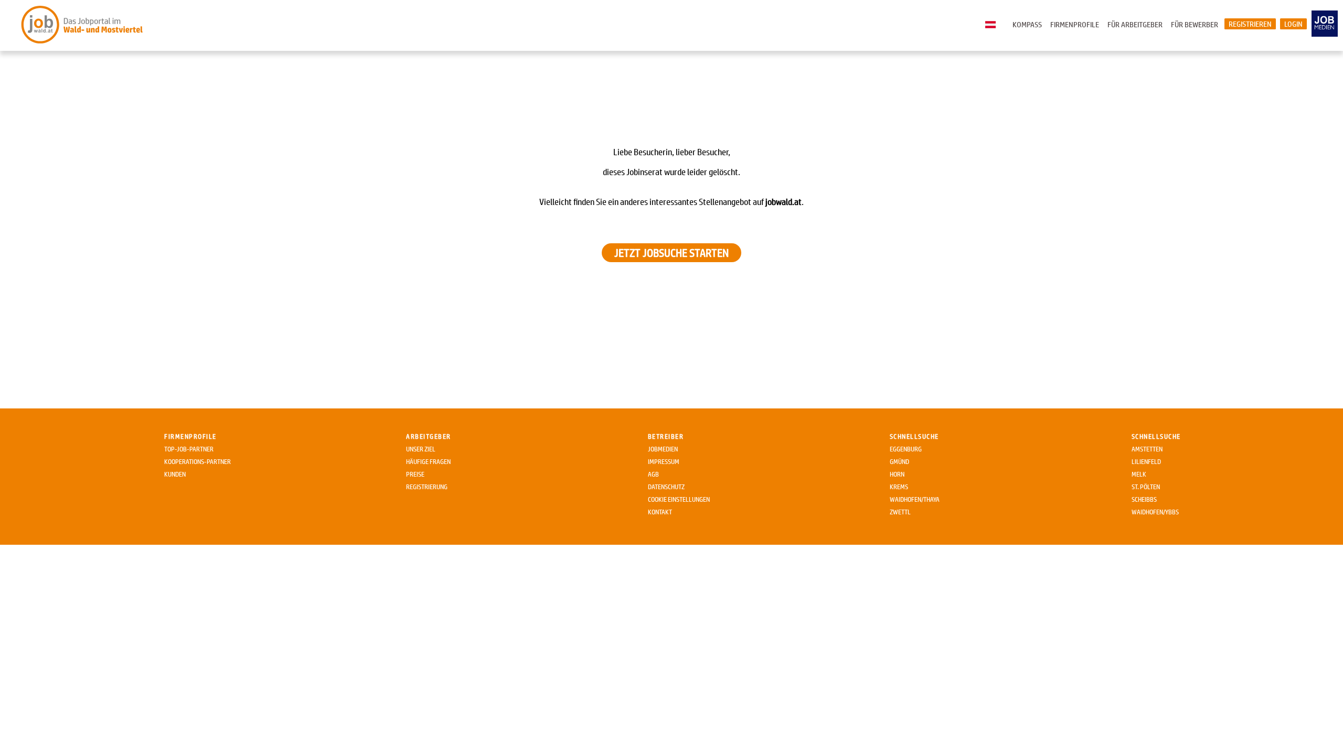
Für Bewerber (1194, 24)
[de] (993, 25)
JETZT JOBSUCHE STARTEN (671, 252)
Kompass (1027, 24)
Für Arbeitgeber (1135, 24)
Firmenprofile (1074, 24)
